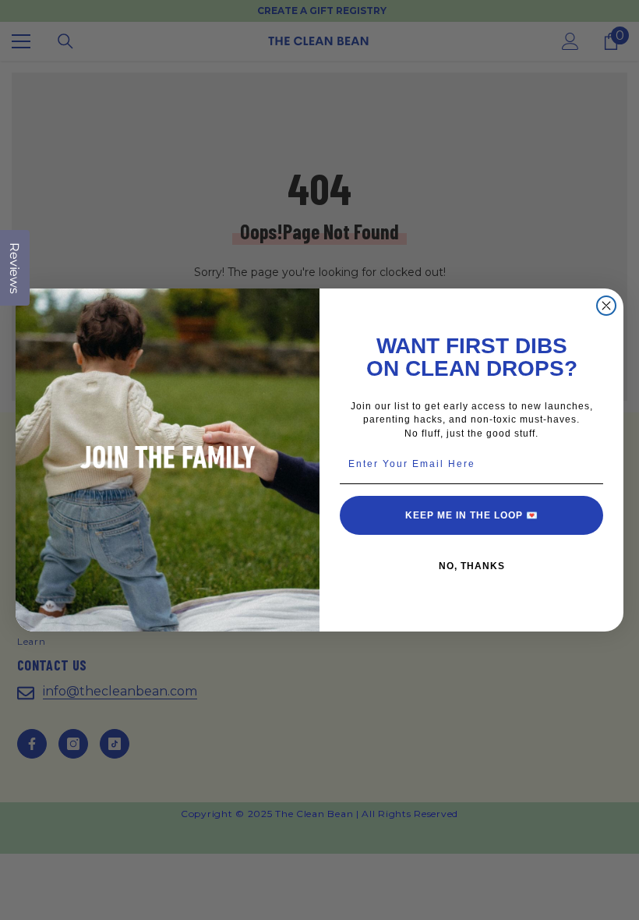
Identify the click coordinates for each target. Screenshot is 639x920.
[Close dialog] (606, 305)
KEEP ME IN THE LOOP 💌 (471, 515)
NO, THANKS (472, 566)
